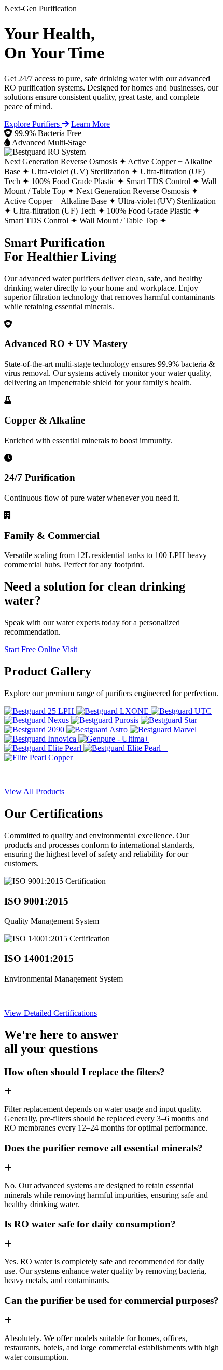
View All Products (34, 791)
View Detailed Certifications (50, 1012)
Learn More (90, 123)
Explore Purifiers (33, 123)
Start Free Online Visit (40, 649)
